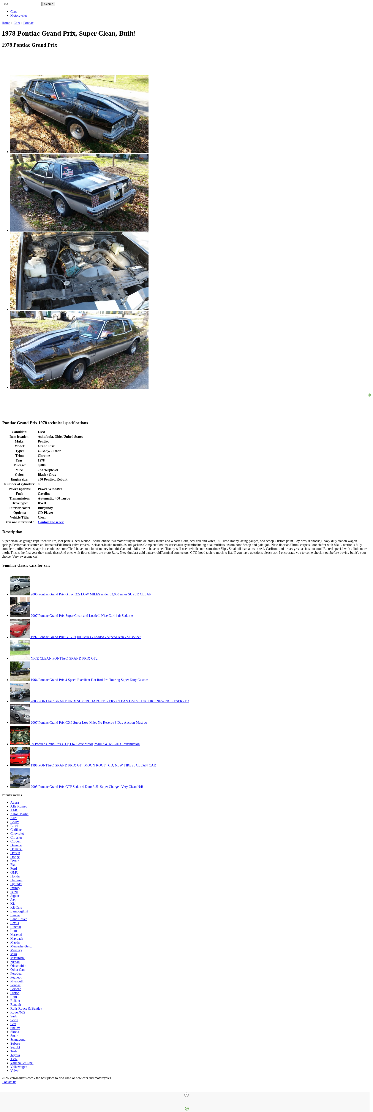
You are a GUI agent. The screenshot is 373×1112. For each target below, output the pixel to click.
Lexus (14, 923)
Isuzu (14, 892)
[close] (186, 1095)
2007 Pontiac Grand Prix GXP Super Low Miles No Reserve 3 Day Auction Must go (88, 722)
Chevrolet (17, 833)
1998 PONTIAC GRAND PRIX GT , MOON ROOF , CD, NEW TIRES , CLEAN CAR (93, 765)
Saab (13, 1016)
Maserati (16, 934)
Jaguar (14, 896)
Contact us (9, 1082)
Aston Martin (19, 814)
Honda (15, 876)
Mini (13, 954)
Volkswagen (18, 1067)
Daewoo (16, 845)
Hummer (16, 880)
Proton (14, 993)
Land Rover (18, 919)
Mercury (16, 950)
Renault (15, 1004)
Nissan (15, 962)
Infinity (15, 888)
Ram (13, 997)
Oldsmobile (18, 966)
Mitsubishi (17, 958)
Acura (14, 802)
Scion (14, 1020)
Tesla (13, 1051)
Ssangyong (17, 1039)
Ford (13, 868)
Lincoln (15, 927)
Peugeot (15, 977)
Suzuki (15, 1047)
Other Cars (17, 969)
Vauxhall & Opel (21, 1063)
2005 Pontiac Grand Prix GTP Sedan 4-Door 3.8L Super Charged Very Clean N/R (86, 786)
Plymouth (17, 981)
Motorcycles (18, 15)
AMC (14, 810)
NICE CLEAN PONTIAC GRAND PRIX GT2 (64, 658)
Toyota (15, 1055)
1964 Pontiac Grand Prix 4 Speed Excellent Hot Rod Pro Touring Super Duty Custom (89, 680)
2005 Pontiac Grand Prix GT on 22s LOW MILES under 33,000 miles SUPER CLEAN (91, 594)
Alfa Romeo (18, 806)
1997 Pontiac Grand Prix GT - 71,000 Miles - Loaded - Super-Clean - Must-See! (85, 637)
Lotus (14, 931)
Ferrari (14, 861)
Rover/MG (17, 1012)
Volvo (14, 1070)
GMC (14, 872)
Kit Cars (16, 907)
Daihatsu (16, 849)
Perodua (16, 973)
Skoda (14, 1032)
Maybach (16, 938)
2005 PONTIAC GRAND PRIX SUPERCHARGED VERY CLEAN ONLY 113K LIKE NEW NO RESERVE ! (109, 701)
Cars (13, 11)
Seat (13, 1024)
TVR (13, 1059)
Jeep (13, 899)
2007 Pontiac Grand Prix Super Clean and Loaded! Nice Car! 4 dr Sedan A (81, 615)
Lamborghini (19, 911)
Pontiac (15, 985)
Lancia (15, 915)
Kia (12, 903)
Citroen (15, 841)
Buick (14, 826)
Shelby (15, 1028)
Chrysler (16, 837)
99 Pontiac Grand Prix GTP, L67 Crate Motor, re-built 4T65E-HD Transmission (85, 744)
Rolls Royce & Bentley (26, 1008)
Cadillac (16, 829)
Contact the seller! (51, 522)
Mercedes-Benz (21, 946)
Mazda (15, 942)
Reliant (15, 1001)
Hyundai (16, 884)
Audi (13, 818)
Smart (14, 1035)
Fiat (13, 864)
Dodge (15, 857)
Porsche (15, 989)
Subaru (15, 1043)
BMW (14, 822)
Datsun (15, 853)
